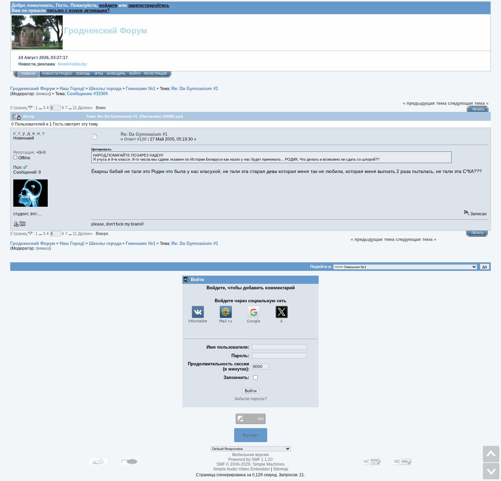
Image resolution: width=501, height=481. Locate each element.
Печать (478, 109)
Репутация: (24, 152)
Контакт (251, 435)
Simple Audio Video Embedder (241, 469)
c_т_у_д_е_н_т (28, 133)
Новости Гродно (57, 73)
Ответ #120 (135, 139)
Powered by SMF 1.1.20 (250, 459)
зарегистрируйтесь (148, 5)
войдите (108, 5)
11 (75, 107)
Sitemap (280, 469)
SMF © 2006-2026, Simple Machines (250, 464)
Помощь (83, 73)
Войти (135, 73)
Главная (28, 73)
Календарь (116, 73)
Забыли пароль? (250, 398)
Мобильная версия (250, 454)
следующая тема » (468, 103)
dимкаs (42, 93)
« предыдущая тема (424, 103)
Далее (85, 107)
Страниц (19, 107)
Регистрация (155, 73)
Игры (98, 73)
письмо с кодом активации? (78, 10)
